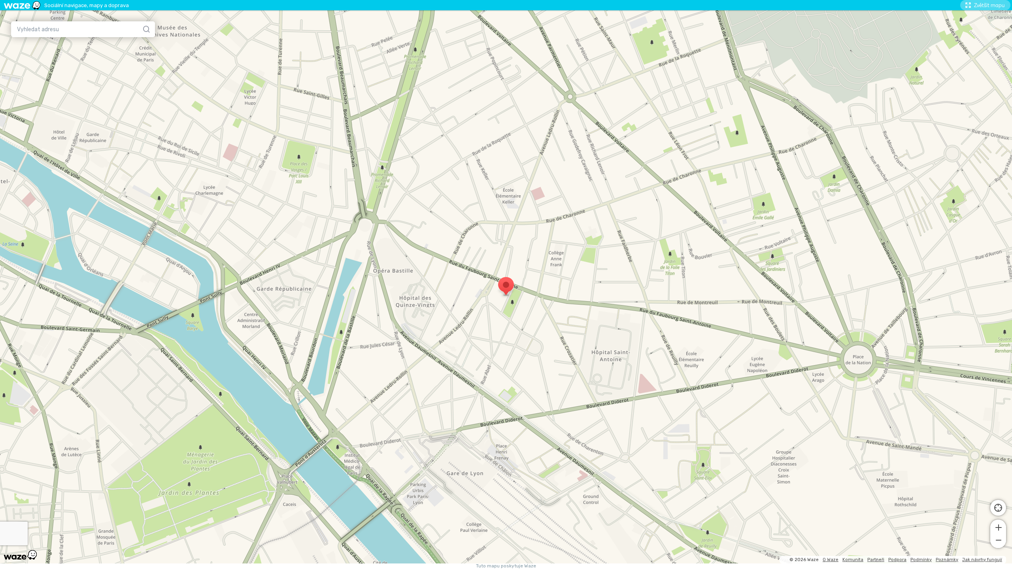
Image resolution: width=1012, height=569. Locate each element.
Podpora (897, 559)
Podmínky (921, 559)
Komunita (852, 559)
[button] (998, 527)
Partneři (875, 559)
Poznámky (947, 559)
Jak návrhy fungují (982, 559)
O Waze (830, 559)
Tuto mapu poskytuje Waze (506, 566)
